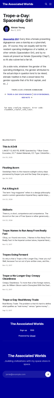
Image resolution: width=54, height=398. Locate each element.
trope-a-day (17, 90)
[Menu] (50, 4)
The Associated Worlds (18, 4)
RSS (32, 330)
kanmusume (37, 90)
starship (27, 90)
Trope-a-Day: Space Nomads (19, 94)
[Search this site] (46, 4)
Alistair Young (17, 27)
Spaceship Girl (10, 39)
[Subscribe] (48, 374)
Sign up (23, 330)
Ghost (32, 336)
